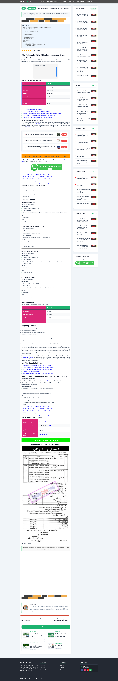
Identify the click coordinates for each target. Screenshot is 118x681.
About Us (62, 665)
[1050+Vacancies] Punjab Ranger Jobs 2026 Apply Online (39, 134)
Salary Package (26, 40)
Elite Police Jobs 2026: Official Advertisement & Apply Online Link (37, 27)
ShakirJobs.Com (40, 123)
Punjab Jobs (24, 598)
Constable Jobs (25, 20)
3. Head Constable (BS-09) (29, 37)
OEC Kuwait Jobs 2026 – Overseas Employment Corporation (36, 111)
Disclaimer (62, 669)
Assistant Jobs (48, 18)
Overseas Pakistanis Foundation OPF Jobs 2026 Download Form (37, 117)
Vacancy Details (26, 33)
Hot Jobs (47, 20)
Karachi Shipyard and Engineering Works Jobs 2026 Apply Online (37, 178)
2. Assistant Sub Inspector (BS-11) (30, 35)
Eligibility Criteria (26, 41)
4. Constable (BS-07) (28, 38)
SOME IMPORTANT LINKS (30, 45)
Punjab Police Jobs (33, 598)
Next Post (57, 618)
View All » (94, 85)
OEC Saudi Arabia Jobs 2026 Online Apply (32, 109)
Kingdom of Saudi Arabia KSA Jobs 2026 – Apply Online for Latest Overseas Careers (42, 113)
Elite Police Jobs (31, 8)
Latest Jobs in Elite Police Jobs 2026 (31, 31)
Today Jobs (71, 1)
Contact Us (89, 1)
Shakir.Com (26, 2)
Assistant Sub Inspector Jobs (59, 18)
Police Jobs (64, 596)
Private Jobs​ (80, 1)
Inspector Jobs (54, 20)
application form (45, 380)
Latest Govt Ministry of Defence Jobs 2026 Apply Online (39, 140)
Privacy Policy (63, 671)
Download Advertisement (28, 420)
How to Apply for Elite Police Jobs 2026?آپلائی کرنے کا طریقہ (35, 44)
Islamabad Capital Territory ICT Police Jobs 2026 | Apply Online (37, 174)
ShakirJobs (28, 126)
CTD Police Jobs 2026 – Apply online (31, 181)
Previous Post (31, 618)
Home (42, 1)
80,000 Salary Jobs (39, 18)
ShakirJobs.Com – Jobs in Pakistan (32, 678)
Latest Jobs (62, 1)
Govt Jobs (41, 20)
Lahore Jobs (61, 20)
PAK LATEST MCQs (43, 434)
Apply (63, 134)
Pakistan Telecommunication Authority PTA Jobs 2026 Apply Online (38, 183)
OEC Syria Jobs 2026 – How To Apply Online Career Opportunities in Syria (39, 115)
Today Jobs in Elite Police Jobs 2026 (31, 30)
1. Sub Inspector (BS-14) (28, 34)
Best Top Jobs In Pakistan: (29, 43)
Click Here (51, 425)
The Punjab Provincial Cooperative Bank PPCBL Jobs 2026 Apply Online (39, 176)
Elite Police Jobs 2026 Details (29, 28)
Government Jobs (52, 1)
